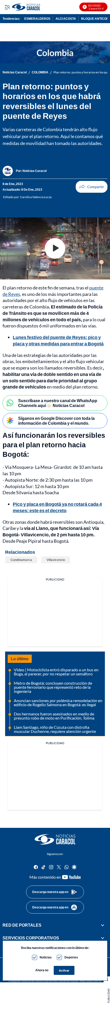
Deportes (71, 957)
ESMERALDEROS (37, 19)
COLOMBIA (40, 72)
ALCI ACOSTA (66, 19)
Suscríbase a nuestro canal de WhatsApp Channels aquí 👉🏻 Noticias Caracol (57, 403)
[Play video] (55, 248)
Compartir (91, 187)
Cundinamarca (21, 560)
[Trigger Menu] (7, 7)
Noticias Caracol (15, 72)
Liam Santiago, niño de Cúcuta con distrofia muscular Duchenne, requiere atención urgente (55, 729)
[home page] (55, 839)
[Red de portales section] (102, 925)
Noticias (46, 957)
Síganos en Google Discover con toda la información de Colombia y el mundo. (56, 420)
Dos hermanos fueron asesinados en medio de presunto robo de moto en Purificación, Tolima (54, 715)
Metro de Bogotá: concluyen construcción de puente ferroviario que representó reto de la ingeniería (53, 687)
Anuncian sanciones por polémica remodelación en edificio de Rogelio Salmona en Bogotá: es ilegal (58, 702)
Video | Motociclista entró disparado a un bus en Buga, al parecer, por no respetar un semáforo (56, 671)
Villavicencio (56, 560)
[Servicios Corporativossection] (102, 938)
